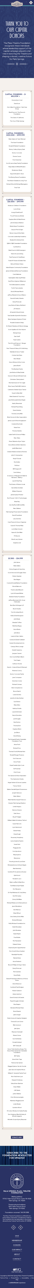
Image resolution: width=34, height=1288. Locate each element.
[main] (17, 576)
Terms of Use (4, 1278)
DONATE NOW (17, 1137)
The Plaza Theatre (17, 4)
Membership (17, 1240)
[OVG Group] (17, 1270)
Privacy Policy (15, 1278)
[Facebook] (20, 1227)
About (17, 1254)
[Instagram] (13, 1227)
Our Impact (17, 1250)
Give (17, 1236)
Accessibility (25, 1278)
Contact (17, 1259)
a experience (17, 1282)
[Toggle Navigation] (31, 2)
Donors (17, 1245)
